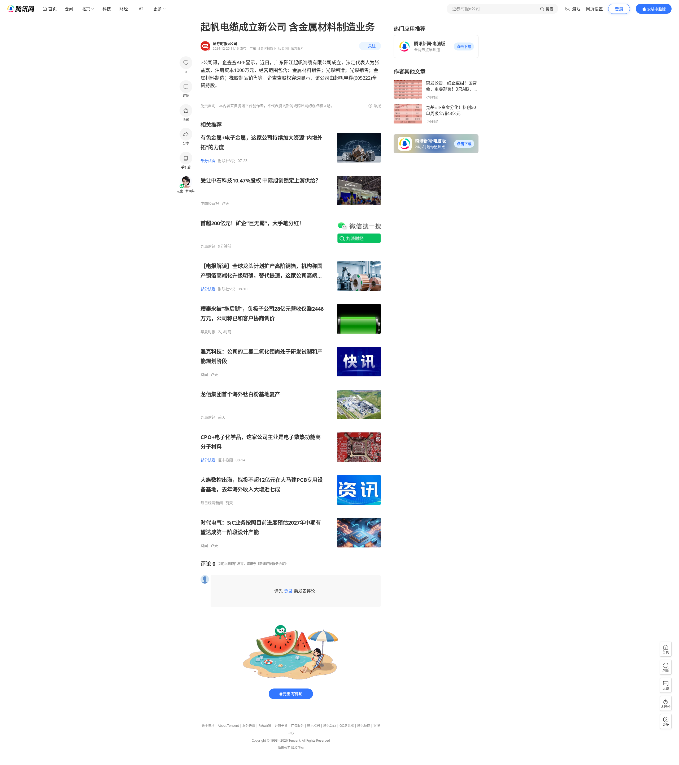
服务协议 (248, 725)
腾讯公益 (329, 725)
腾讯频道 (363, 725)
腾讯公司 (284, 748)
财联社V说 (226, 161)
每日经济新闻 (212, 503)
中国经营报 (210, 203)
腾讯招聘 (313, 725)
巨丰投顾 (225, 460)
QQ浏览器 (347, 725)
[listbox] (291, 334)
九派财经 (208, 246)
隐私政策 (265, 725)
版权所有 (297, 748)
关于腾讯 (208, 725)
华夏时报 (208, 332)
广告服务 (297, 725)
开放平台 (281, 725)
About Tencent (228, 725)
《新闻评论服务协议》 (272, 564)
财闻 (204, 374)
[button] (464, 46)
